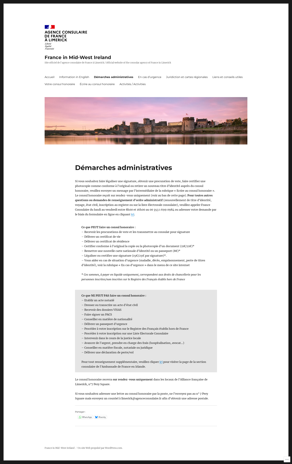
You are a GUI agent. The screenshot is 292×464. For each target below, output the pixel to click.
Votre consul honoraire (60, 84)
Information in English (74, 77)
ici (132, 214)
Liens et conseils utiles (227, 77)
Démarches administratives (113, 77)
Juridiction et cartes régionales (187, 77)
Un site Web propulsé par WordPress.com (100, 448)
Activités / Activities (132, 84)
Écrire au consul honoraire (97, 84)
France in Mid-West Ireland (78, 57)
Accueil (49, 77)
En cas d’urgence (149, 77)
